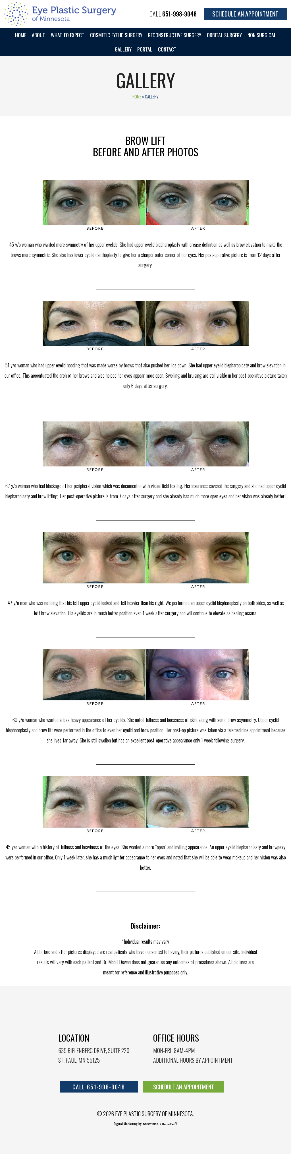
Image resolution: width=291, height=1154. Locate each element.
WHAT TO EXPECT (67, 35)
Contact (167, 49)
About (38, 35)
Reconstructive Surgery (174, 35)
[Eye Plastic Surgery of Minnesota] (61, 12)
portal (144, 49)
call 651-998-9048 (98, 1087)
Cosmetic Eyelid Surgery (116, 35)
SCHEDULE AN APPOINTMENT (183, 1087)
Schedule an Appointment (245, 13)
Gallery (123, 49)
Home (20, 35)
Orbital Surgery (224, 35)
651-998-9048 (179, 13)
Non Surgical (262, 35)
